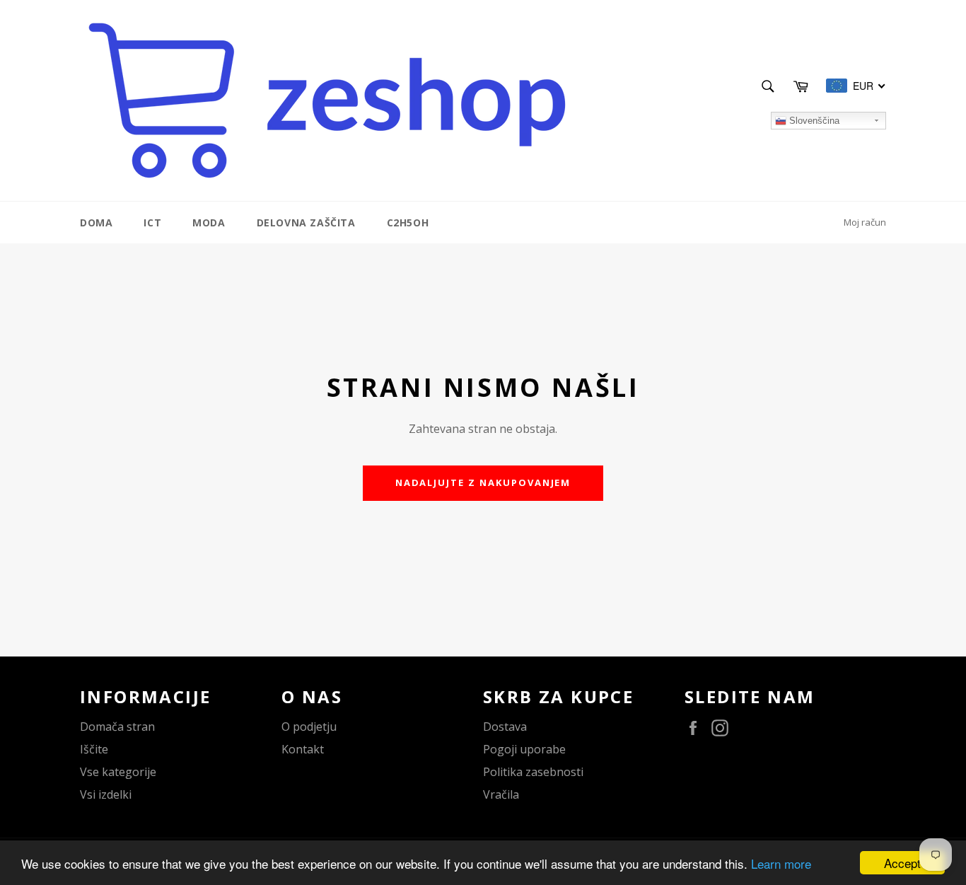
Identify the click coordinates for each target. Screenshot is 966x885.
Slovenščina (812, 120)
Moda (208, 222)
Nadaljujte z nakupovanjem (483, 482)
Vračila (501, 794)
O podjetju (309, 726)
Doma (96, 222)
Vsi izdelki (106, 794)
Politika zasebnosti (533, 772)
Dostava (505, 726)
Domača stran (117, 726)
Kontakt (302, 749)
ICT (152, 222)
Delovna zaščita (306, 222)
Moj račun (865, 222)
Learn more (781, 863)
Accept (902, 863)
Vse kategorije (118, 772)
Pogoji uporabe (524, 749)
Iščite (94, 749)
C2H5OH (408, 222)
